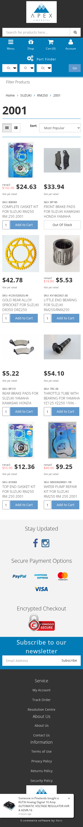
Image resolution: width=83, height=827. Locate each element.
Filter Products (18, 82)
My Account (41, 690)
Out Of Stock (62, 225)
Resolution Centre (41, 709)
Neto (59, 820)
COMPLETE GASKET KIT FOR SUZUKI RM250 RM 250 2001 (20, 211)
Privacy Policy (41, 761)
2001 (57, 95)
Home (10, 95)
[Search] (75, 32)
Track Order (41, 700)
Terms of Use (41, 751)
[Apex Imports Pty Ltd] (41, 11)
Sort (33, 125)
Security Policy (41, 780)
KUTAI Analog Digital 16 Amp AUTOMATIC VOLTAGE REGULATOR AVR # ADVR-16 (43, 806)
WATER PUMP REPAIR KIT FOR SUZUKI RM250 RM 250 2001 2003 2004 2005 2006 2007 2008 (62, 496)
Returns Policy (42, 771)
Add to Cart (24, 225)
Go (75, 68)
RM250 (42, 95)
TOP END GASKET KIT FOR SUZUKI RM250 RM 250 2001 (19, 491)
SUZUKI (26, 95)
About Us (42, 725)
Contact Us (41, 735)
